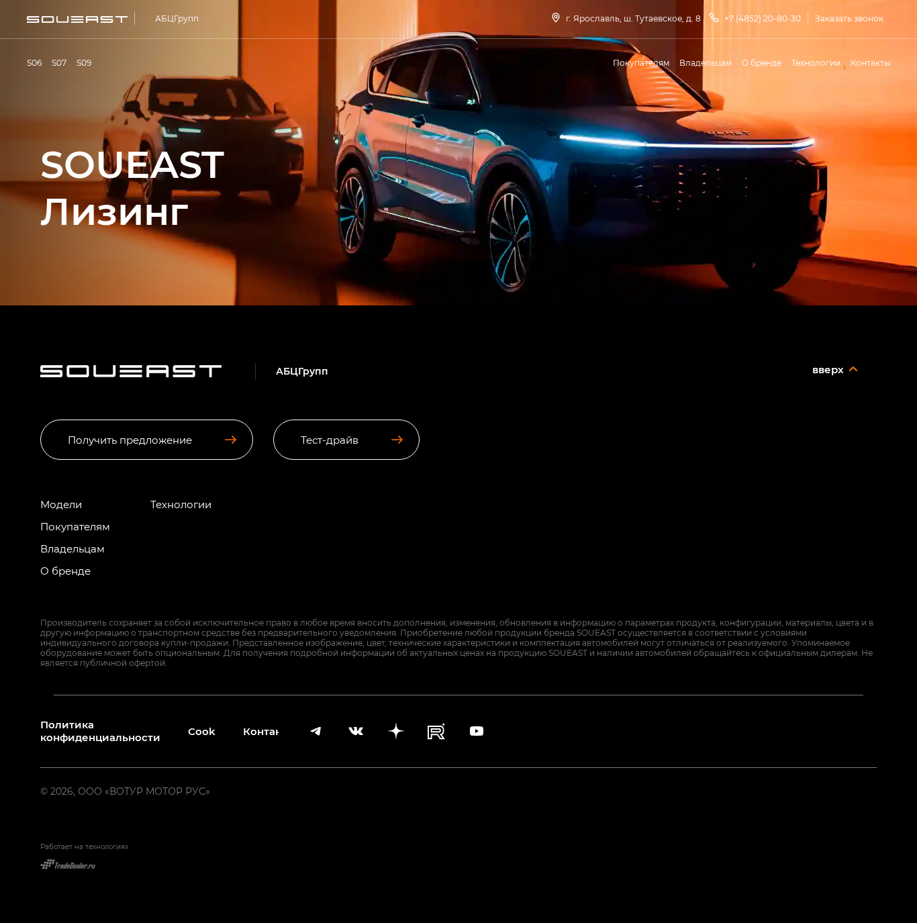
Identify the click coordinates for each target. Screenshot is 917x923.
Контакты (870, 62)
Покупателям (641, 62)
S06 (34, 62)
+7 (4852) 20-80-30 (762, 18)
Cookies (202, 731)
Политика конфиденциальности (100, 731)
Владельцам (705, 62)
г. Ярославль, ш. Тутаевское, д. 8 (633, 18)
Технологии (815, 62)
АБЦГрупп (177, 18)
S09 (84, 62)
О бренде (761, 62)
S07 (59, 62)
